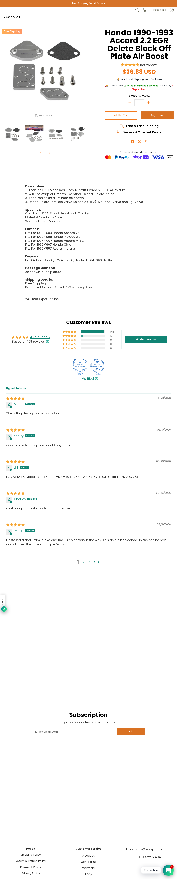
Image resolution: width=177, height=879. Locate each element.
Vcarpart (12, 17)
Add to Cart (121, 115)
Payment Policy (30, 867)
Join (130, 731)
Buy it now (157, 115)
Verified (88, 378)
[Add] (148, 103)
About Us (88, 856)
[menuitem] (154, 10)
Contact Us (88, 862)
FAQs (88, 874)
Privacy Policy (30, 873)
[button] (130, 65)
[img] (15, 398)
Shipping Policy (31, 855)
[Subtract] (129, 103)
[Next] (49, 153)
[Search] (137, 10)
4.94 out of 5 (40, 337)
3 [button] (89, 562)
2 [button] (84, 562)
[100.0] (80, 366)
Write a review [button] (146, 339)
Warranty (88, 868)
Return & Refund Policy (30, 861)
